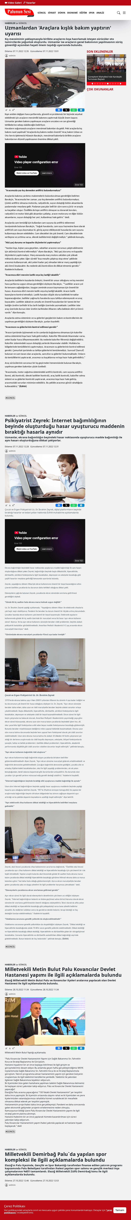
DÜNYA (61, 12)
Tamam (119, 1210)
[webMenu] (124, 13)
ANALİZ (100, 12)
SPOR (91, 12)
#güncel (10, 397)
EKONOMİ (72, 12)
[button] (92, 83)
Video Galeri (14, 2)
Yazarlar (30, 2)
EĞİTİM (83, 12)
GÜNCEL (42, 12)
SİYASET (52, 12)
